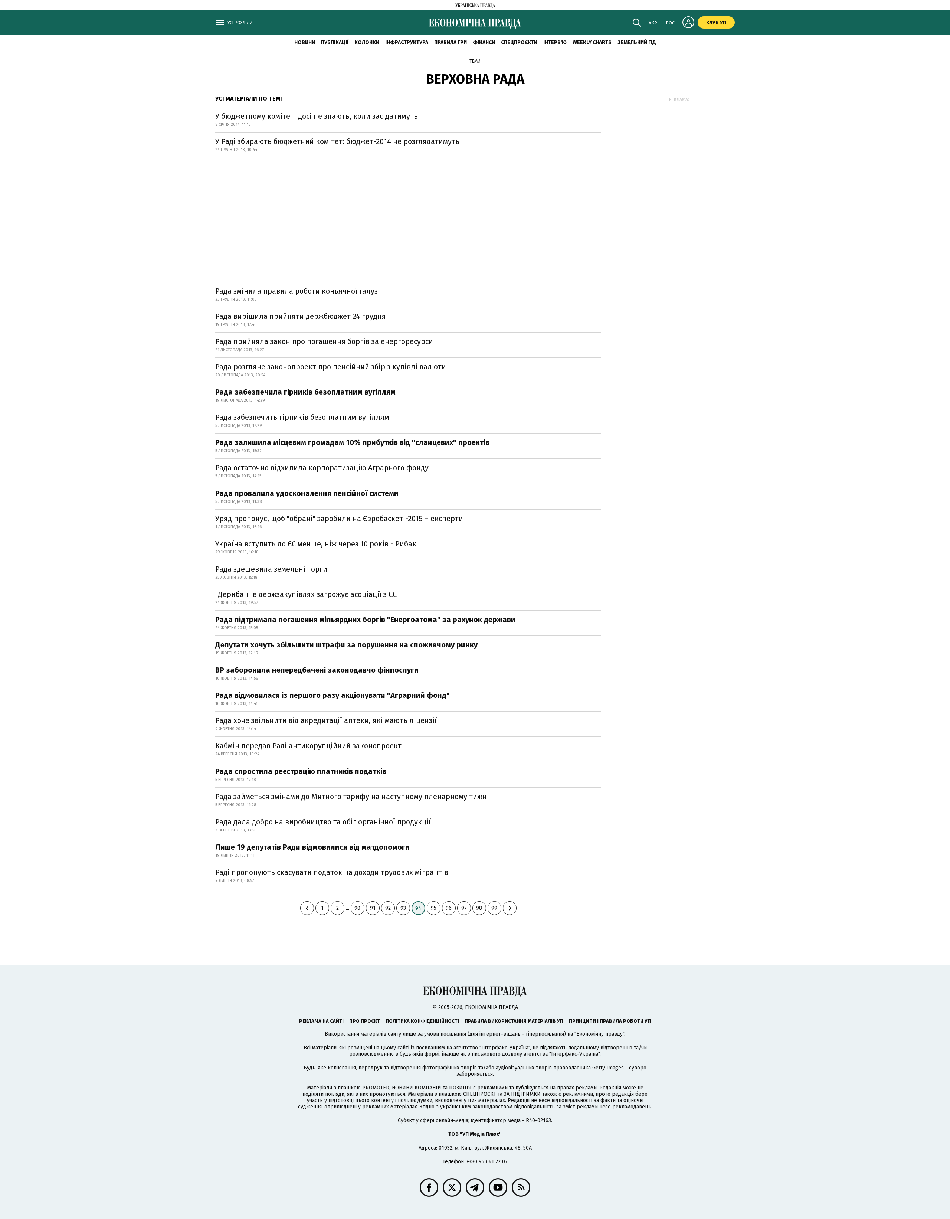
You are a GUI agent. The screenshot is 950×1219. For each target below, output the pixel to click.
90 (357, 908)
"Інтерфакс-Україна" (504, 1048)
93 (403, 908)
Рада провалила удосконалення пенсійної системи (307, 493)
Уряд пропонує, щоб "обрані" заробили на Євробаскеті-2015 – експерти (339, 518)
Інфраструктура (406, 42)
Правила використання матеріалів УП (514, 1021)
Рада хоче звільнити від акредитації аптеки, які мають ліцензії (326, 720)
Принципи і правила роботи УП (610, 1021)
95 (433, 908)
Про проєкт (364, 1021)
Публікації (334, 42)
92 (388, 908)
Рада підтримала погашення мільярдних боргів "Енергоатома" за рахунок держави (365, 619)
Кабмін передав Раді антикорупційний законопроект (308, 745)
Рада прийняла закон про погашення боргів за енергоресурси (324, 341)
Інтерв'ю (555, 42)
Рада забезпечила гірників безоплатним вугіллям (305, 392)
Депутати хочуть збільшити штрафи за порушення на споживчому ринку (346, 644)
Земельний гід (637, 42)
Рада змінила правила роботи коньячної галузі (297, 291)
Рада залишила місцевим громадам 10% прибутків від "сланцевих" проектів (352, 442)
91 (373, 908)
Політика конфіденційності (422, 1021)
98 (479, 908)
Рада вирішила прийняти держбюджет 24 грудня (300, 316)
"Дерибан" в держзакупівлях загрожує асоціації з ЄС (306, 594)
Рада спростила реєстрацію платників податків (300, 771)
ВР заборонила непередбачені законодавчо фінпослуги (317, 670)
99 (494, 908)
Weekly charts (592, 42)
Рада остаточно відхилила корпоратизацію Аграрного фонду (322, 467)
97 (464, 908)
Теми (475, 61)
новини (304, 42)
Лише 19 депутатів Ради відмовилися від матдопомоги (312, 847)
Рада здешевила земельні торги (271, 569)
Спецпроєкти (519, 42)
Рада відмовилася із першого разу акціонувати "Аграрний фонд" (332, 695)
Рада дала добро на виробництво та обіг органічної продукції (323, 821)
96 (449, 908)
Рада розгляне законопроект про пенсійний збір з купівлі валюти (330, 366)
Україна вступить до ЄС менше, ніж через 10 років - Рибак (315, 543)
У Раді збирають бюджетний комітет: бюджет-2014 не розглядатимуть (337, 141)
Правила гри (450, 42)
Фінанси (484, 42)
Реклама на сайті (321, 1021)
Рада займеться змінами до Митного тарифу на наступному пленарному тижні (352, 796)
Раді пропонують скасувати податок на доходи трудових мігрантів (331, 872)
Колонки (366, 42)
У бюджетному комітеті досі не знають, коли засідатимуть (316, 116)
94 (418, 908)
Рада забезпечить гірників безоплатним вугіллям (302, 417)
